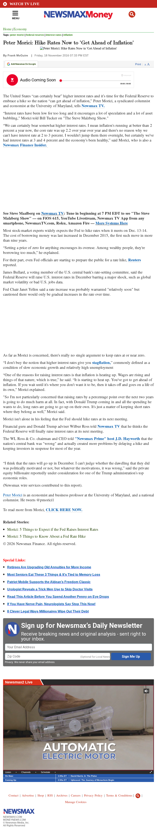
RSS (50, 795)
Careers (76, 795)
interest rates (54, 35)
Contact (13, 795)
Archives (61, 795)
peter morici (17, 35)
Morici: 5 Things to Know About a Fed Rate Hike (46, 536)
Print (138, 64)
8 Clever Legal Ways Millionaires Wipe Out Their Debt (48, 611)
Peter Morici (13, 494)
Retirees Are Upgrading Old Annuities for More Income (49, 567)
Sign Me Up (131, 656)
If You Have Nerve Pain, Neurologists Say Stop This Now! (51, 604)
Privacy (9, 662)
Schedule (45, 772)
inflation (68, 35)
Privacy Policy (93, 795)
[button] (132, 14)
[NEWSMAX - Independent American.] (78, 15)
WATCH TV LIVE (24, 4)
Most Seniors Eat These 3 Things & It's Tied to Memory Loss (53, 574)
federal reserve (35, 35)
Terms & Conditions (119, 795)
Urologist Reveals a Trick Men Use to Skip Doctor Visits (50, 589)
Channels (26, 772)
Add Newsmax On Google (23, 64)
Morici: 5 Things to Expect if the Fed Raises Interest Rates (52, 529)
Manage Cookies (75, 802)
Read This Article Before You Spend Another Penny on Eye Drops (58, 596)
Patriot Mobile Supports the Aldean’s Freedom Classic (49, 582)
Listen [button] (8, 772)
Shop (40, 795)
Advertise (28, 795)
